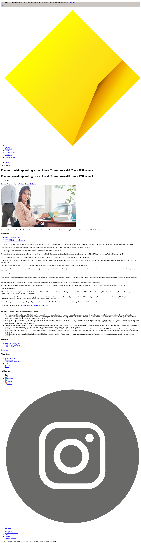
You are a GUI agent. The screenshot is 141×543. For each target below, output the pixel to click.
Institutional (8, 156)
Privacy (7, 534)
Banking (7, 147)
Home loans (8, 149)
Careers (7, 367)
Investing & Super (10, 152)
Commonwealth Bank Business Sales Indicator (33, 305)
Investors (7, 363)
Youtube (9, 384)
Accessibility (8, 531)
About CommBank (10, 358)
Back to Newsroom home (12, 237)
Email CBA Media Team (12, 239)
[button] (72, 9)
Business (7, 154)
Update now (71, 2)
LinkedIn (9, 381)
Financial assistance (10, 538)
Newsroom (8, 365)
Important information (11, 533)
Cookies (7, 536)
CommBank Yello (10, 157)
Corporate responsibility (12, 361)
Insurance (7, 150)
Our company (9, 360)
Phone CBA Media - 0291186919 (15, 241)
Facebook (10, 378)
